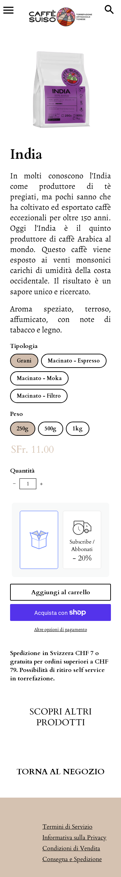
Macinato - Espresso (74, 361)
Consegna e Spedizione (72, 859)
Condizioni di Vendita (71, 848)
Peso (16, 414)
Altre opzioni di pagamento (60, 629)
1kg (78, 428)
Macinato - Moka (39, 378)
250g (23, 428)
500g (50, 428)
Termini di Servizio (67, 827)
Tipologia (24, 346)
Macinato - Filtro (39, 396)
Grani (24, 361)
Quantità (22, 471)
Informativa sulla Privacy (74, 837)
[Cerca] (109, 10)
